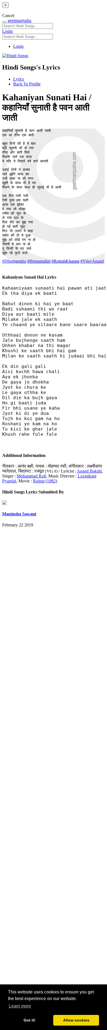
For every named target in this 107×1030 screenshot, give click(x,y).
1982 (51, 481)
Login (7, 31)
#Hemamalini (38, 261)
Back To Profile (27, 84)
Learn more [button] (20, 1006)
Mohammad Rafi (31, 476)
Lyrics (18, 79)
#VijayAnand (92, 261)
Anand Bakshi (89, 471)
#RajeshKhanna (65, 261)
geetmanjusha (19, 20)
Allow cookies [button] (76, 1020)
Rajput (39, 481)
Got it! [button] (29, 1020)
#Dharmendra (14, 261)
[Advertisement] (53, 769)
